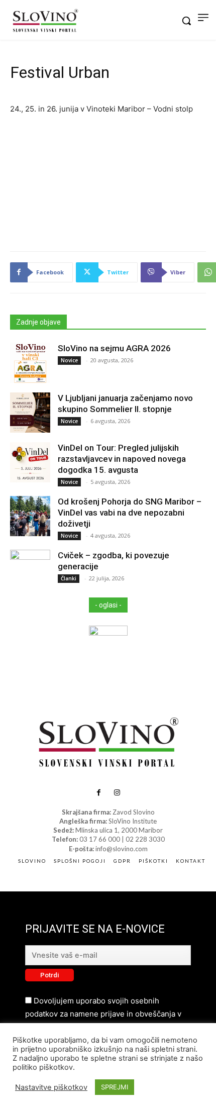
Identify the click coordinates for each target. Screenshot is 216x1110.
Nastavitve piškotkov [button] (51, 1087)
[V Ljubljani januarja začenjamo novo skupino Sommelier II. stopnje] (30, 412)
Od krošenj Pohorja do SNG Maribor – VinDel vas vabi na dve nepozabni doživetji (129, 512)
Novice (69, 360)
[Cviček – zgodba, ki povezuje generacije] (30, 570)
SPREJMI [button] (114, 1087)
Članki (68, 578)
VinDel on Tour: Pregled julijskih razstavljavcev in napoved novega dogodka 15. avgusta (122, 459)
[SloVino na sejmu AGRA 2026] (30, 363)
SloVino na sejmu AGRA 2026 (114, 348)
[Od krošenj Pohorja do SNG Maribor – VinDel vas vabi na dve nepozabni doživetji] (30, 516)
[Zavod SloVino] (45, 21)
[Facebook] (99, 793)
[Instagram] (117, 793)
